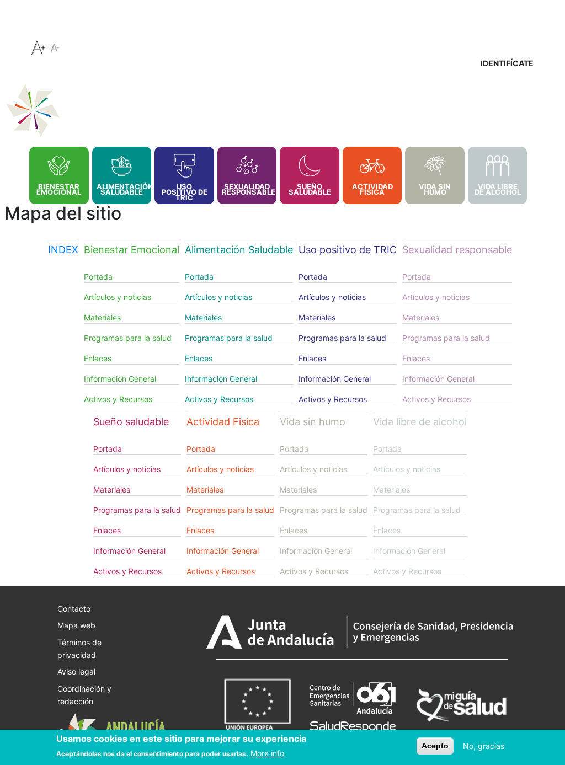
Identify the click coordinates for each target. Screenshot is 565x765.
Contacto (73, 608)
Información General (120, 378)
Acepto (435, 745)
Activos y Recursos (118, 399)
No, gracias (483, 746)
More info (267, 753)
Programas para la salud (128, 338)
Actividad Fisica (372, 189)
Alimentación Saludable (122, 189)
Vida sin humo (435, 189)
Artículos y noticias (117, 297)
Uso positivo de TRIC (184, 192)
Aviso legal (76, 671)
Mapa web (76, 625)
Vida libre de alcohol (498, 189)
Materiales (102, 317)
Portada (98, 276)
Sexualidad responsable (247, 189)
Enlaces (97, 358)
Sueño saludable (310, 189)
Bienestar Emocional (58, 189)
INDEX (17, 153)
